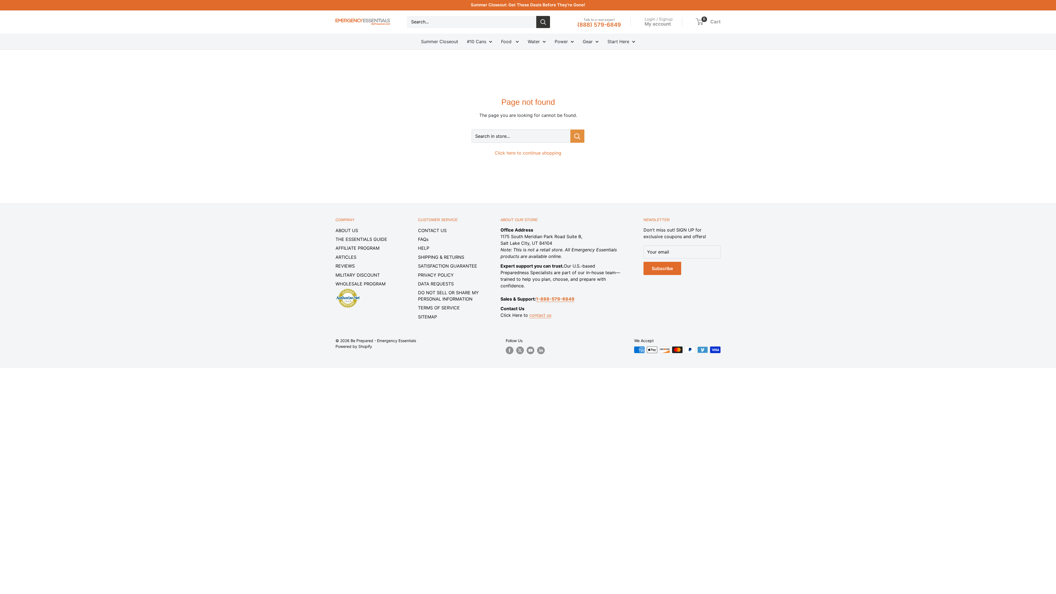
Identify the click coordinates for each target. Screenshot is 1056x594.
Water (534, 41)
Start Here (618, 41)
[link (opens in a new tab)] (348, 289)
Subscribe (662, 268)
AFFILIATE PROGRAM (358, 248)
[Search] (543, 22)
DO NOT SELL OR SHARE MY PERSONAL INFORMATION (448, 295)
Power (561, 41)
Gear (588, 41)
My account (658, 24)
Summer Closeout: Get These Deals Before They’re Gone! (528, 4)
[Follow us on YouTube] (530, 350)
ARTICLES (346, 257)
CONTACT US (432, 230)
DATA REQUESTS (436, 284)
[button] (699, 21)
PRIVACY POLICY (436, 275)
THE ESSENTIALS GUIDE (361, 239)
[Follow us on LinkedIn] (541, 350)
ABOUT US (347, 230)
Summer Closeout (439, 41)
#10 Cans (476, 41)
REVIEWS (345, 266)
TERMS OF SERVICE (439, 307)
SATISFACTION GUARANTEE (447, 266)
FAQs (423, 239)
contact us (540, 315)
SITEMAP (427, 317)
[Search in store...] (577, 136)
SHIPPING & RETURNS (441, 257)
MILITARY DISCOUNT (358, 275)
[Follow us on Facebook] (509, 350)
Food (507, 41)
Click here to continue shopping (528, 153)
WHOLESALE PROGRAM (361, 284)
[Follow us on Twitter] (520, 350)
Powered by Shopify (354, 346)
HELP (423, 248)
